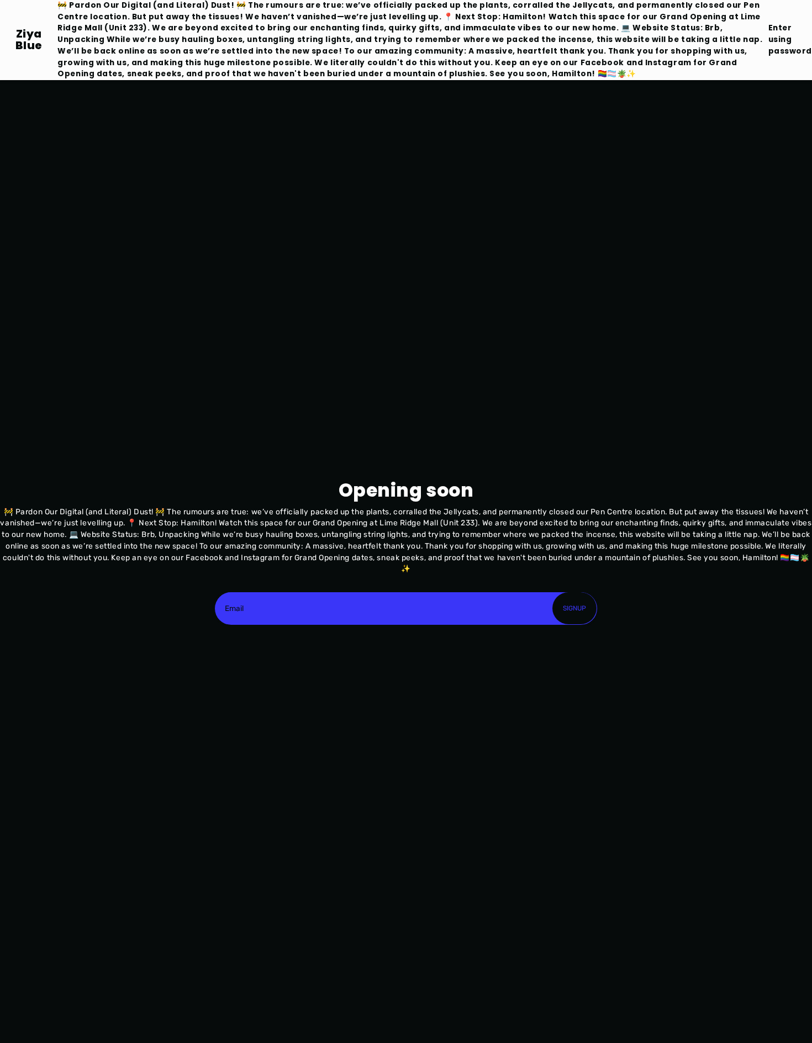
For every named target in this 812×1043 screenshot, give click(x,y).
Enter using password (790, 39)
